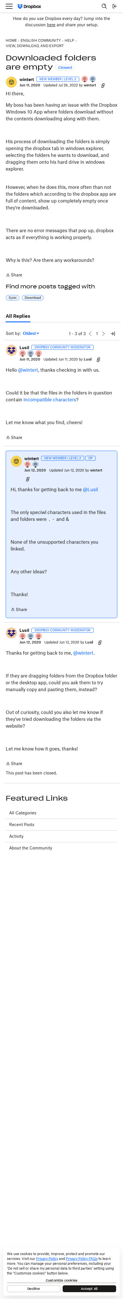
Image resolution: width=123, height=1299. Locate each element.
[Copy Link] (103, 85)
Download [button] (33, 298)
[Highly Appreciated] (38, 354)
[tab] (18, 316)
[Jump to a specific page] (112, 333)
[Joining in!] (93, 79)
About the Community (30, 847)
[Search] (104, 6)
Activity (16, 836)
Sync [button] (13, 298)
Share (14, 275)
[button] (11, 82)
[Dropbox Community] (29, 6)
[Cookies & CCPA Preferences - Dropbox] (61, 1272)
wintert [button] (26, 79)
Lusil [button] (24, 347)
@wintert (28, 370)
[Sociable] (30, 354)
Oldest (30, 333)
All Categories (22, 812)
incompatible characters (49, 399)
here (51, 24)
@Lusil (90, 489)
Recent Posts (21, 824)
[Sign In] (115, 6)
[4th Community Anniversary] (85, 79)
